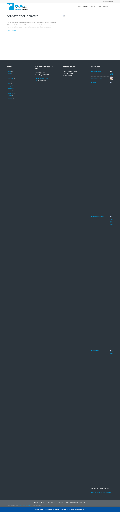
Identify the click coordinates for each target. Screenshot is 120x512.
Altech (9, 73)
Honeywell (10, 85)
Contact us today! (12, 30)
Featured (10, 90)
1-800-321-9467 (109, 1)
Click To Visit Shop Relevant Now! (101, 492)
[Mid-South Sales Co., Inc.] (17, 7)
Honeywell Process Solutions (15, 76)
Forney (9, 83)
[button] (118, 508)
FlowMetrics (10, 93)
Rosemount (10, 78)
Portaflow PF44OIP (50, 502)
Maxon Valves (11, 88)
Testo (9, 81)
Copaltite (10, 95)
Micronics (10, 98)
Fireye (9, 71)
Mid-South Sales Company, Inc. (25, 505)
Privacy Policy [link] (73, 509)
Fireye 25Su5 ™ (60, 502)
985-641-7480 (44, 78)
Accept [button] (83, 509)
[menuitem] (79, 7)
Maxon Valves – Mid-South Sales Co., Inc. (76, 502)
